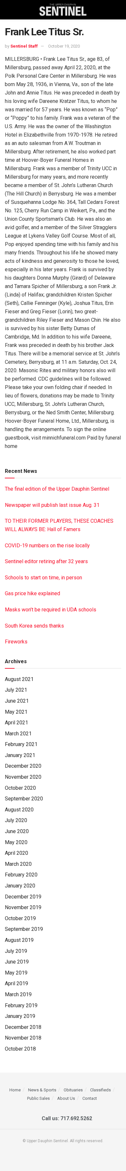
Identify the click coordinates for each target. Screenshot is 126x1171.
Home (15, 1089)
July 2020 (16, 820)
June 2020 (17, 831)
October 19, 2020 (64, 46)
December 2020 (23, 766)
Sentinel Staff (24, 46)
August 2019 (19, 940)
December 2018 (23, 1027)
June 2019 (17, 962)
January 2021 (20, 755)
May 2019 (16, 973)
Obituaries (73, 1089)
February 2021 (21, 744)
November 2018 (23, 1038)
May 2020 (16, 842)
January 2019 (20, 1016)
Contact (89, 1098)
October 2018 (20, 1049)
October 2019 (20, 918)
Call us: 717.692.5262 (65, 1118)
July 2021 (16, 690)
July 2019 (16, 951)
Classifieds (100, 1089)
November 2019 (23, 907)
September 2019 (24, 929)
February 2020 (21, 875)
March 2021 (18, 733)
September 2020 (24, 799)
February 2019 (21, 1005)
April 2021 (16, 722)
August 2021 (19, 679)
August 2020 (19, 810)
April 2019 (16, 983)
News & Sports (42, 1089)
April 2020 (16, 853)
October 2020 (20, 788)
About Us (66, 1098)
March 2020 (18, 864)
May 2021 (16, 712)
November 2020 (23, 777)
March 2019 (18, 994)
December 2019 (23, 897)
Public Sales (38, 1098)
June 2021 (17, 701)
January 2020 (20, 886)
